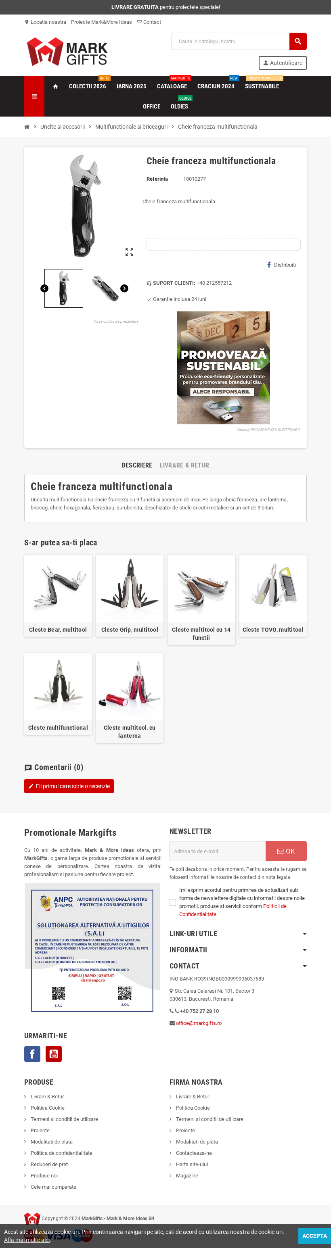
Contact (151, 22)
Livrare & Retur (46, 1097)
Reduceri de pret (48, 1164)
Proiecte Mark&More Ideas (101, 22)
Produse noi (43, 1176)
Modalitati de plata (51, 1142)
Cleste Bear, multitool (58, 629)
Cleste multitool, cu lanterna (130, 731)
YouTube (54, 1054)
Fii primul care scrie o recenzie (69, 786)
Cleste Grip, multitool (129, 629)
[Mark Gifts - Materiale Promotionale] (67, 51)
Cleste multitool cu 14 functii (201, 633)
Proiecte (39, 1130)
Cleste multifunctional (58, 727)
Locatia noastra (45, 22)
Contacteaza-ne (193, 1153)
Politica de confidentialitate (60, 1153)
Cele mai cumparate (52, 1187)
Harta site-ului (191, 1164)
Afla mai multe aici (27, 1240)
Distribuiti (285, 265)
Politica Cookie (47, 1108)
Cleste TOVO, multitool (273, 629)
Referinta (157, 179)
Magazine (186, 1176)
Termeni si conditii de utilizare (63, 1119)
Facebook (32, 1054)
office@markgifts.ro (199, 1023)
